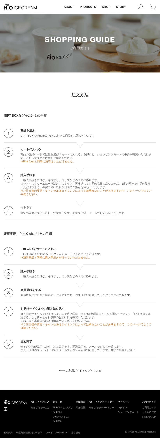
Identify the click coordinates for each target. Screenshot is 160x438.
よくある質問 (149, 412)
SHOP (106, 6)
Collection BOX (61, 416)
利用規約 (8, 432)
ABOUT (69, 6)
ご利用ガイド (149, 401)
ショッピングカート (128, 412)
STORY (121, 6)
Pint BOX (57, 421)
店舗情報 (80, 401)
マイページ (123, 401)
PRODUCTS (88, 6)
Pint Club (57, 412)
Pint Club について (62, 407)
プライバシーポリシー (57, 432)
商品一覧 (57, 401)
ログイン (122, 407)
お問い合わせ (149, 417)
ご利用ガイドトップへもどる (83, 370)
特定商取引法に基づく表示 (29, 432)
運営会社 (75, 432)
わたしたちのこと (40, 401)
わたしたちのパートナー (101, 401)
